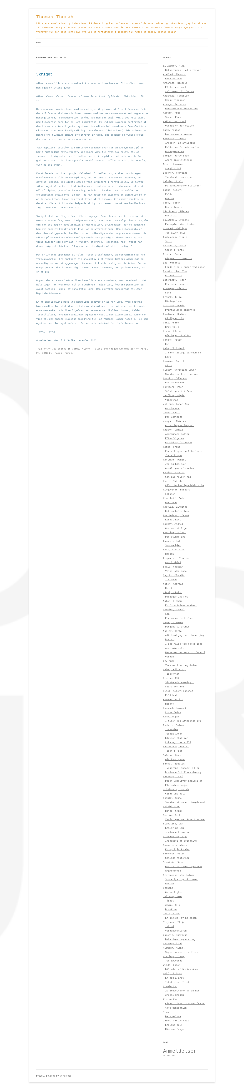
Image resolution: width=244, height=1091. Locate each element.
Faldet (97, 349)
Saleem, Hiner (172, 755)
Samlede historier (177, 858)
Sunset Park (173, 117)
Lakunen (170, 494)
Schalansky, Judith (176, 789)
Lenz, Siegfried (174, 549)
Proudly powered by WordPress (53, 1076)
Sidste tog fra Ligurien (181, 374)
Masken (169, 554)
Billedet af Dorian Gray (181, 969)
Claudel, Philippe (175, 228)
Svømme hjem (173, 545)
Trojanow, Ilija (174, 922)
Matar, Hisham (172, 601)
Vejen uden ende (176, 571)
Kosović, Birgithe (175, 507)
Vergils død (173, 168)
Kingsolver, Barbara (176, 489)
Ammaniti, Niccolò (175, 83)
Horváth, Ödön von (175, 378)
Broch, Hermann (173, 164)
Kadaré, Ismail (173, 430)
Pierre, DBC (171, 678)
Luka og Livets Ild (178, 742)
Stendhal (169, 888)
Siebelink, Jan (173, 823)
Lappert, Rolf (172, 541)
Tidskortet (172, 674)
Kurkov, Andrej (173, 524)
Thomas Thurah (54, 17)
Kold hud (171, 695)
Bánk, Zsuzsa (171, 130)
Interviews (169, 1055)
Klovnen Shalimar (176, 738)
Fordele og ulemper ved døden (185, 267)
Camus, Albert (81, 349)
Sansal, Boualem (174, 764)
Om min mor (172, 408)
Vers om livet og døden (181, 665)
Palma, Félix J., (174, 669)
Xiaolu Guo (170, 986)
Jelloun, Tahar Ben (176, 404)
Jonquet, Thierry (174, 421)
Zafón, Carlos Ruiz (176, 1020)
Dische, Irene (172, 254)
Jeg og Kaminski (176, 464)
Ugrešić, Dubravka (175, 935)
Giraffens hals (175, 794)
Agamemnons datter (177, 434)
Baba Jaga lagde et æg (180, 939)
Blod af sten (173, 78)
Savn (168, 293)
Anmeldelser (127, 349)
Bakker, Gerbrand (174, 121)
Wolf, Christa (172, 973)
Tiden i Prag (173, 751)
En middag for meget (178, 442)
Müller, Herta (172, 631)
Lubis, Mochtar (173, 567)
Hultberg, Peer (173, 387)
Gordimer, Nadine (174, 314)
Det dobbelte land (177, 511)
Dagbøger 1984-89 (176, 597)
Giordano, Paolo (174, 305)
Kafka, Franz (171, 447)
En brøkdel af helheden (181, 918)
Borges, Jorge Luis (176, 156)
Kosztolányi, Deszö (176, 515)
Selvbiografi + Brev (178, 391)
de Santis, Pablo (174, 245)
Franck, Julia (172, 297)
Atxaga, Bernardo (174, 104)
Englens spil (173, 1025)
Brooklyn (171, 909)
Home (38, 42)
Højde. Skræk (173, 811)
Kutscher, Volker (174, 532)
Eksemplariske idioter (180, 224)
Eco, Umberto (171, 263)
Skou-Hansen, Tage (175, 836)
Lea (167, 614)
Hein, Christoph (174, 348)
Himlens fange (174, 1029)
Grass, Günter (172, 331)
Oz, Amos (169, 661)
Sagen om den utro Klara (181, 952)
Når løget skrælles (178, 335)
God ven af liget (176, 528)
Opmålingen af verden (179, 468)
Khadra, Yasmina (174, 472)
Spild (168, 241)
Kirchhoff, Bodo (174, 498)
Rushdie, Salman (174, 725)
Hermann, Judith (174, 361)
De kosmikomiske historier (183, 185)
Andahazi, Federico (176, 96)
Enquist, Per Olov (175, 271)
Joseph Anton (173, 734)
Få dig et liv (174, 318)
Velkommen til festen (179, 91)
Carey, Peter (171, 203)
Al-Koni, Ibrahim (174, 74)
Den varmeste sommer (178, 134)
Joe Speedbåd (173, 961)
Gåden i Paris (174, 250)
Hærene (169, 704)
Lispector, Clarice (176, 558)
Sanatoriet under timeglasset (185, 802)
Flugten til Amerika (178, 258)
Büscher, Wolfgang (175, 173)
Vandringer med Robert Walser (185, 819)
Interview (171, 729)
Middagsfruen (173, 301)
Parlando (171, 502)
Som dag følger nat (178, 477)
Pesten (169, 198)
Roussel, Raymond (174, 708)
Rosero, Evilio (173, 699)
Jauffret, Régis (174, 395)
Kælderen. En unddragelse (182, 147)
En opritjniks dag (177, 849)
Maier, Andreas (173, 584)
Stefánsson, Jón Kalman (179, 875)
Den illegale (173, 207)
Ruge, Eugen (171, 716)
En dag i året (174, 978)
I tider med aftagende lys (183, 721)
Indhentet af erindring (181, 841)
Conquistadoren (175, 100)
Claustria (171, 400)
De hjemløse (173, 1016)
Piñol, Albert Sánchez (178, 691)
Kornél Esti (173, 519)
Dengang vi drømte (177, 627)
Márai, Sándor (172, 592)
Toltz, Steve (171, 913)
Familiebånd (173, 562)
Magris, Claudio (174, 575)
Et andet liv (173, 275)
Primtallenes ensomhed (180, 310)
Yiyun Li (169, 1012)
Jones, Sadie (171, 412)
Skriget (44, 74)
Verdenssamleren (176, 931)
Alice (168, 365)
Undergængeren (174, 151)
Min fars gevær (175, 759)
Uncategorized (172, 943)
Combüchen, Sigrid (175, 237)
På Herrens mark (176, 87)
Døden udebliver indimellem (183, 781)
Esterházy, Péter (174, 280)
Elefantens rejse (176, 785)
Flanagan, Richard (175, 288)
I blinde (171, 579)
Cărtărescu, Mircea (176, 211)
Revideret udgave (176, 284)
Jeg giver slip (175, 233)
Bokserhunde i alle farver (183, 70)
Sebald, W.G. (171, 806)
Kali (168, 344)
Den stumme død (175, 537)
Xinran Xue (170, 999)
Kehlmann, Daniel (174, 460)
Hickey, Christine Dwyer (179, 370)
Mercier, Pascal (174, 609)
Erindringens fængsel (179, 425)
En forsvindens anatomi (181, 605)
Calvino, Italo (173, 181)
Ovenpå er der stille (179, 126)
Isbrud (169, 926)
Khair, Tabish (172, 481)
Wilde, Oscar (171, 965)
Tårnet (169, 901)
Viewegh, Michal (174, 948)
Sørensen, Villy (174, 853)
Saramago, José (173, 776)
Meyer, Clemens (173, 622)
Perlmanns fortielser (179, 618)
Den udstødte (173, 417)
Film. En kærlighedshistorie (184, 485)
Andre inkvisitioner (178, 160)
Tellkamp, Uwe (172, 896)
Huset (168, 588)
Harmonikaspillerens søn (181, 108)
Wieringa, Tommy (174, 956)
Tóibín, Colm (171, 905)
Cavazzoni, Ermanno (176, 220)
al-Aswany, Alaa (174, 66)
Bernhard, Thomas (174, 138)
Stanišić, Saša (173, 862)
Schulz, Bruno (172, 798)
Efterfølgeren (174, 438)
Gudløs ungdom (174, 382)
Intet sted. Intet (177, 982)
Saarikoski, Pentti (176, 746)
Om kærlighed (173, 892)
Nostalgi (171, 215)
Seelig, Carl (171, 815)
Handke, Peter (172, 340)
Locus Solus (173, 712)
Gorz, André (171, 323)
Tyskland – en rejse (178, 177)
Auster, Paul (171, 113)
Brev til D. (173, 327)
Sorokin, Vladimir (175, 845)
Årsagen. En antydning (180, 143)
